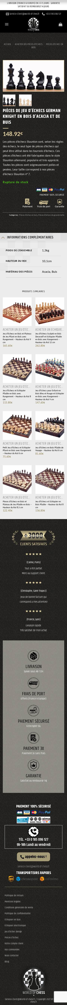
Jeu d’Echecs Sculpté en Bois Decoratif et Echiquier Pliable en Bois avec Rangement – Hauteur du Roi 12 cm (48, 338)
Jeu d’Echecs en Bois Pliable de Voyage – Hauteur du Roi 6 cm (49, 449)
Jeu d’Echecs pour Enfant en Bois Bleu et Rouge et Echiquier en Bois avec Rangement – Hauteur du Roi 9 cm (49, 395)
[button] (33, 856)
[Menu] (7, 24)
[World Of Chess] (33, 23)
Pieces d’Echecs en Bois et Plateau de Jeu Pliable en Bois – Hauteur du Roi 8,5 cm (17, 505)
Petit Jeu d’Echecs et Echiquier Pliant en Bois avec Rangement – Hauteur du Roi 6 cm (17, 451)
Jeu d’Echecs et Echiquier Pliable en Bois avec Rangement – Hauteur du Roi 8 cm (17, 395)
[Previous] (9, 76)
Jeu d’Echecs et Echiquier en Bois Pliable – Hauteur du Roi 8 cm (49, 505)
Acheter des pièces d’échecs (28, 44)
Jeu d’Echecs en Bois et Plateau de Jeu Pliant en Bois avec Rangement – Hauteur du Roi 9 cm (17, 338)
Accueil (7, 44)
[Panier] (60, 24)
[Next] (58, 76)
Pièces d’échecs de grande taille (51, 215)
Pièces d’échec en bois (47, 45)
